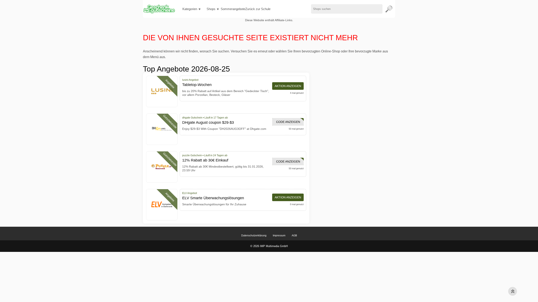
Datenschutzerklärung (253, 235)
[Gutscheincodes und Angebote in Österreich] (159, 9)
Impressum (279, 235)
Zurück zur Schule (257, 9)
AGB (294, 235)
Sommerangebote (233, 9)
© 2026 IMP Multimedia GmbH (269, 246)
